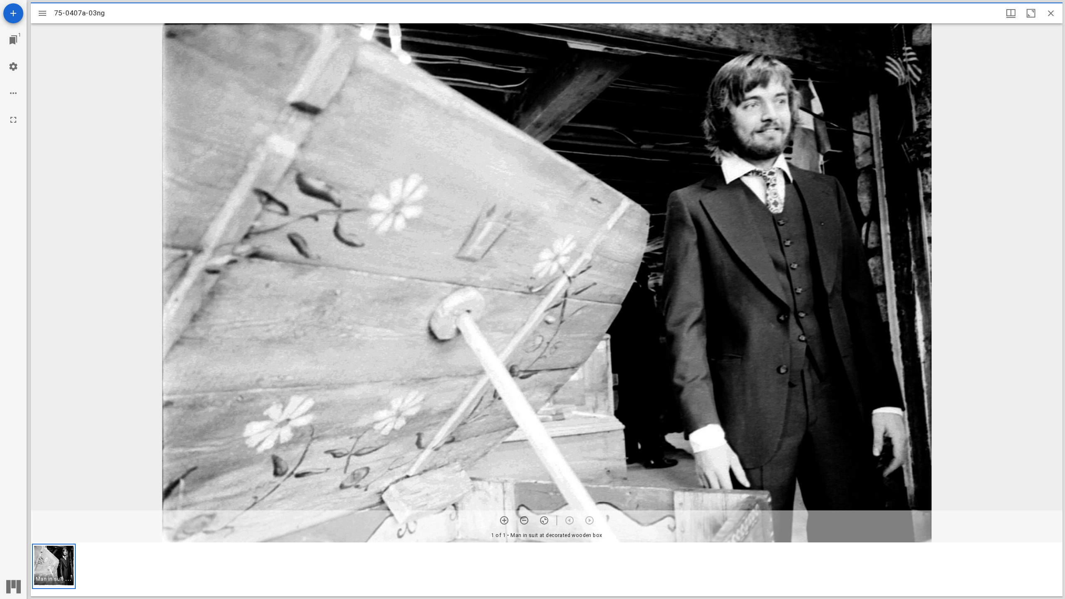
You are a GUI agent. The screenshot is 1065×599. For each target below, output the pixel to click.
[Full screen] (13, 120)
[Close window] (1051, 13)
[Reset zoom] (544, 520)
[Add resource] (13, 13)
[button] (54, 566)
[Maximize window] (1031, 13)
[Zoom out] (524, 520)
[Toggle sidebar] (42, 13)
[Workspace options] (13, 93)
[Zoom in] (504, 520)
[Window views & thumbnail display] (1011, 13)
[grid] (547, 569)
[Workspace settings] (13, 67)
